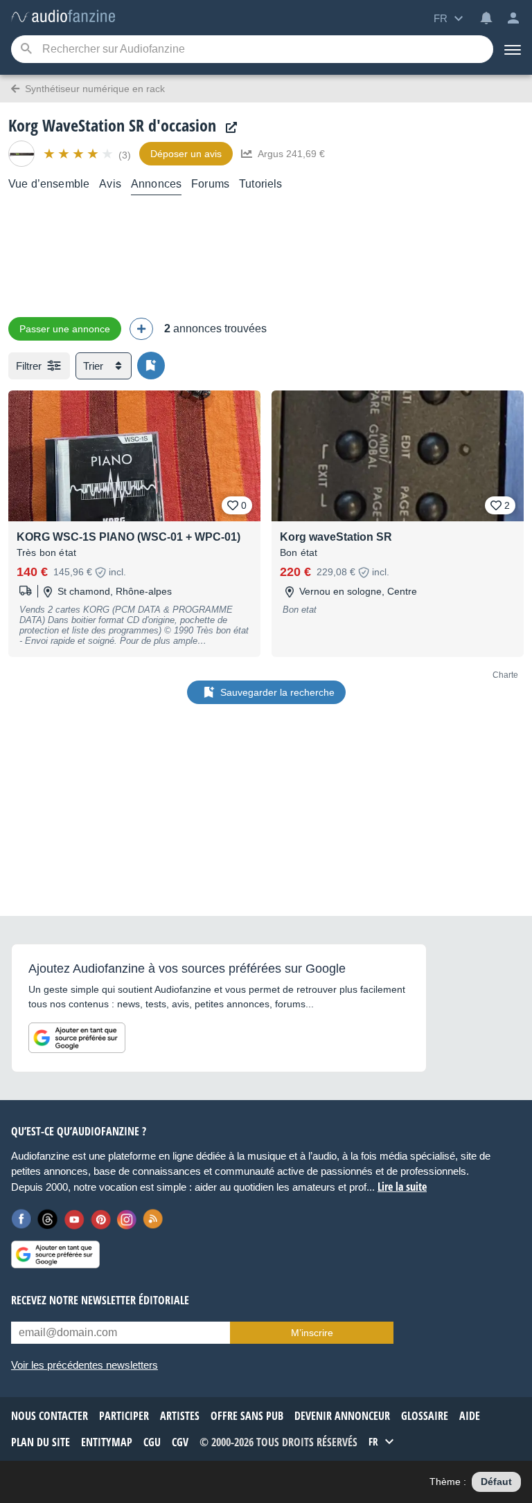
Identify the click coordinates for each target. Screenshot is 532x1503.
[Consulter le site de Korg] (228, 128)
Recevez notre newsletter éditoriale (100, 1300)
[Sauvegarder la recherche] (151, 365)
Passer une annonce (64, 328)
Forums (210, 184)
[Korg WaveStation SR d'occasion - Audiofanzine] (63, 17)
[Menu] (512, 49)
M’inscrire (312, 1332)
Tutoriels (260, 184)
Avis (110, 184)
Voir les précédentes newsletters (84, 1365)
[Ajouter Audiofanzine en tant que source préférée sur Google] (76, 1038)
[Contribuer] (141, 329)
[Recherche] (26, 49)
